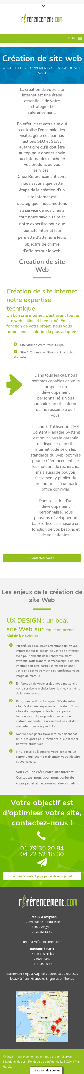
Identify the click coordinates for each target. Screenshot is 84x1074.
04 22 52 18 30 (42, 854)
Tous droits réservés (58, 1057)
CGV (69, 1062)
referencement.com (29, 1057)
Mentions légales (14, 1062)
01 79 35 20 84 (42, 848)
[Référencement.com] (42, 19)
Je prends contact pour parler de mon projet (42, 876)
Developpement (34, 68)
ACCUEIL (10, 68)
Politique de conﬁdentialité (45, 1062)
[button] (72, 38)
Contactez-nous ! (42, 558)
